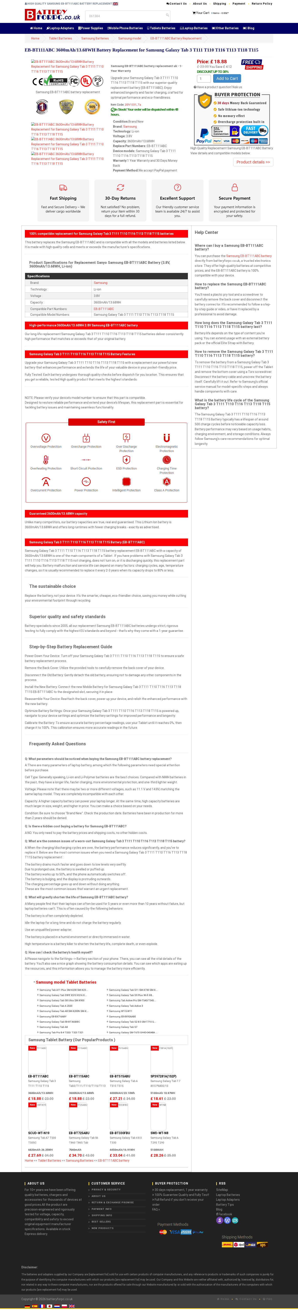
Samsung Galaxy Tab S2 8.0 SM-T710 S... (132, 1021)
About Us (200, 3)
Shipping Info (102, 1215)
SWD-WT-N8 (159, 1133)
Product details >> (253, 162)
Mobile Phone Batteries (126, 28)
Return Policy (262, 3)
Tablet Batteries (60, 38)
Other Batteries (227, 28)
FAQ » (156, 1209)
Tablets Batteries (162, 28)
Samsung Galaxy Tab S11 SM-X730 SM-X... (133, 990)
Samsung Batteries (95, 38)
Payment (239, 3)
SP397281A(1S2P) (163, 1076)
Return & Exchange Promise (113, 1202)
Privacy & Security (106, 1189)
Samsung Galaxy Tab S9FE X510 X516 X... (63, 995)
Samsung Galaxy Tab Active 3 (126, 1006)
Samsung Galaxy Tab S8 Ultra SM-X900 (61, 1000)
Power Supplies (92, 28)
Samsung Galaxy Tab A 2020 (55, 1006)
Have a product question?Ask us (219, 87)
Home (37, 28)
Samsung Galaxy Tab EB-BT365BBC (59, 1021)
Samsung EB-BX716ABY (53, 1016)
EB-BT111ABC (104, 309)
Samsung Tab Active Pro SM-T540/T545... (132, 1000)
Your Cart (202, 13)
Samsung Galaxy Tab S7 (123, 1027)
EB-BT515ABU (120, 1076)
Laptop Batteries (195, 28)
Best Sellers (101, 1221)
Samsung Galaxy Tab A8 (53, 1027)
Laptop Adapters (62, 28)
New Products (103, 1228)
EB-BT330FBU (120, 1133)
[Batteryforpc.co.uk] (52, 14)
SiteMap (222, 1190)
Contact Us (178, 3)
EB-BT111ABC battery (113, 1160)
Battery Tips (225, 1204)
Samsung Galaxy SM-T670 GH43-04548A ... (133, 1032)
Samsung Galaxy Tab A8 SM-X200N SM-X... (63, 1011)
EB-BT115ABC (79, 1076)
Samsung (130, 126)
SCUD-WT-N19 (38, 1133)
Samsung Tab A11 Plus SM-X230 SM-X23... (63, 990)
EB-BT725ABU (79, 1133)
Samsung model (129, 38)
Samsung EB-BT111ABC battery (249, 256)
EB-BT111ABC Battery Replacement (176, 38)
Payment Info (102, 1209)
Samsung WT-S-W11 (120, 1011)
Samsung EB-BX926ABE (122, 1016)
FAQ (268, 1299)
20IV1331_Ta (133, 104)
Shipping (219, 3)
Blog (250, 28)
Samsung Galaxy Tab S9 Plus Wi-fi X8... (131, 995)
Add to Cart (227, 78)
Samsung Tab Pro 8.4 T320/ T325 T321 (61, 1032)
